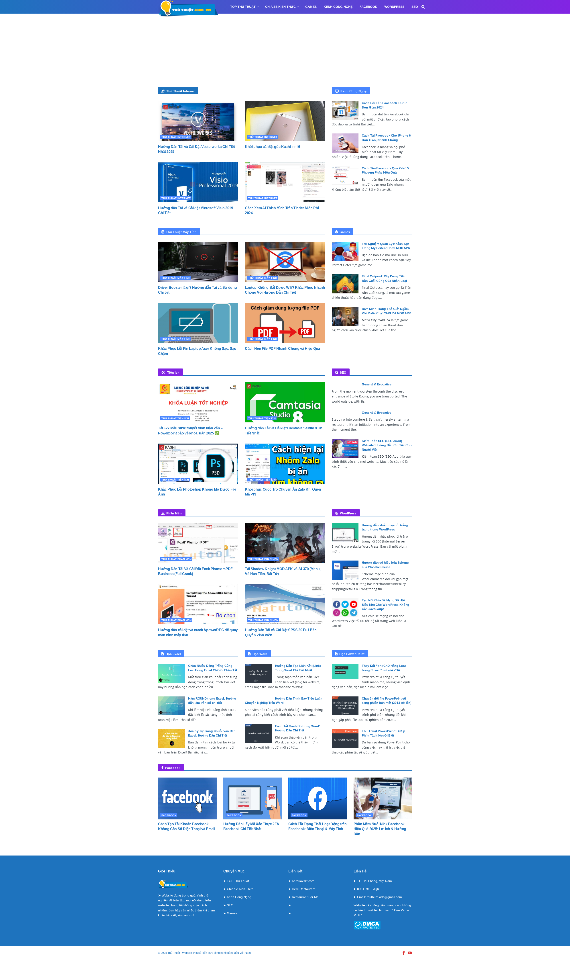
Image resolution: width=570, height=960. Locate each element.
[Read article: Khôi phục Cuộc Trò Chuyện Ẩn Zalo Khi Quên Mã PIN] (285, 464)
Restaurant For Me (305, 897)
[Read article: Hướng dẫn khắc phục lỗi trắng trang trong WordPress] (345, 532)
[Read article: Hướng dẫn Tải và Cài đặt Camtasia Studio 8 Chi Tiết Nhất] (285, 402)
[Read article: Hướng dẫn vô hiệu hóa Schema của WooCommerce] (345, 570)
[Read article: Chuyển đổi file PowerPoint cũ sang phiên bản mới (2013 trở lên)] (345, 706)
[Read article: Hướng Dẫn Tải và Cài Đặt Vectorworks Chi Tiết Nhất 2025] (198, 121)
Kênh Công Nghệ (338, 6)
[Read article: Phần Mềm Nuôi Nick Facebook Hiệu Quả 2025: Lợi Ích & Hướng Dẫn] (383, 798)
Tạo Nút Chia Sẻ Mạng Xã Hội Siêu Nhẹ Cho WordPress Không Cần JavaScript (385, 604)
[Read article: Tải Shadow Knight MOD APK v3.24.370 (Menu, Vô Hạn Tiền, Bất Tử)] (285, 543)
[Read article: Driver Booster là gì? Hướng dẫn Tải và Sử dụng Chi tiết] (198, 262)
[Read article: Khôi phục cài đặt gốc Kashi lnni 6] (285, 121)
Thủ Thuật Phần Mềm (176, 559)
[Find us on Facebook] (404, 953)
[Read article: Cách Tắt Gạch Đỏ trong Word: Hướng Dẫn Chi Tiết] (258, 733)
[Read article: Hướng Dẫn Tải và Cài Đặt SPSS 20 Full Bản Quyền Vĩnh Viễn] (285, 604)
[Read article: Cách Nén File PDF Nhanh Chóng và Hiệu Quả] (285, 323)
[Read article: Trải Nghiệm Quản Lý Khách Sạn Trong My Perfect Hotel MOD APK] (345, 251)
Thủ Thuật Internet (176, 137)
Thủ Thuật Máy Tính (175, 277)
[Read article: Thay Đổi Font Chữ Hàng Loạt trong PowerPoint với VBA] (345, 673)
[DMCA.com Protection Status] (367, 925)
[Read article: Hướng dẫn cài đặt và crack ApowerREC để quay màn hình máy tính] (198, 604)
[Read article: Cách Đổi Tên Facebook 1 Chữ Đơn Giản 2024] (345, 110)
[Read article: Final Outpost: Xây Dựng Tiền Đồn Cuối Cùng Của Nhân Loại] (345, 283)
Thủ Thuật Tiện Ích (175, 418)
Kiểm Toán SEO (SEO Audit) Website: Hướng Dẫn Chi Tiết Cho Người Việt (386, 445)
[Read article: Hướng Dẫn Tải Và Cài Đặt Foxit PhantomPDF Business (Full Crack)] (198, 543)
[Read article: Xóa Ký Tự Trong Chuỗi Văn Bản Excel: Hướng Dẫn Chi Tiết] (171, 738)
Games (311, 6)
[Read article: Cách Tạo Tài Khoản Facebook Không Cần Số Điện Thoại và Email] (187, 798)
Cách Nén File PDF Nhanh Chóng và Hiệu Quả (282, 348)
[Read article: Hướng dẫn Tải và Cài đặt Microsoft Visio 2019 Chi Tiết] (198, 182)
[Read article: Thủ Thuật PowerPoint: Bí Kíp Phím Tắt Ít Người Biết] (345, 738)
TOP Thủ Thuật (243, 6)
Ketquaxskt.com (303, 881)
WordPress (394, 6)
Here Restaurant (303, 889)
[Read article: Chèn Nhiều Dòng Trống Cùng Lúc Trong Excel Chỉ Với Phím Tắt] (171, 673)
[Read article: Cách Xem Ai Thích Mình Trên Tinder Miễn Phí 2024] (285, 182)
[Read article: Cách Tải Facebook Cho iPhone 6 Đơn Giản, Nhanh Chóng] (345, 143)
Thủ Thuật (174, 952)
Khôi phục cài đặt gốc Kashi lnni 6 (272, 147)
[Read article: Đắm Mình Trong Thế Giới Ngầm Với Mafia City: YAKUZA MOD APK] (345, 316)
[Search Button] (423, 7)
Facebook (368, 6)
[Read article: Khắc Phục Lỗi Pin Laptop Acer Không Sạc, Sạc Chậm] (198, 323)
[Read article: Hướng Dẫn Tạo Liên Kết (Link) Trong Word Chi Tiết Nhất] (258, 673)
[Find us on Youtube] (410, 953)
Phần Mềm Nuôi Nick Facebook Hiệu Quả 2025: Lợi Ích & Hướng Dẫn (380, 829)
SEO (414, 6)
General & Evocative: (377, 384)
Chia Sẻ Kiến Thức (280, 6)
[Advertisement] (285, 54)
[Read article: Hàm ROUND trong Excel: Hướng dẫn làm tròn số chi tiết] (171, 706)
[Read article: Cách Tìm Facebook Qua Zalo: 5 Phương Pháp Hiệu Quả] (345, 175)
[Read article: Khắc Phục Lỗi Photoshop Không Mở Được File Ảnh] (198, 464)
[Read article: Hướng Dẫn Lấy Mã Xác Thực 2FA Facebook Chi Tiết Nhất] (252, 798)
